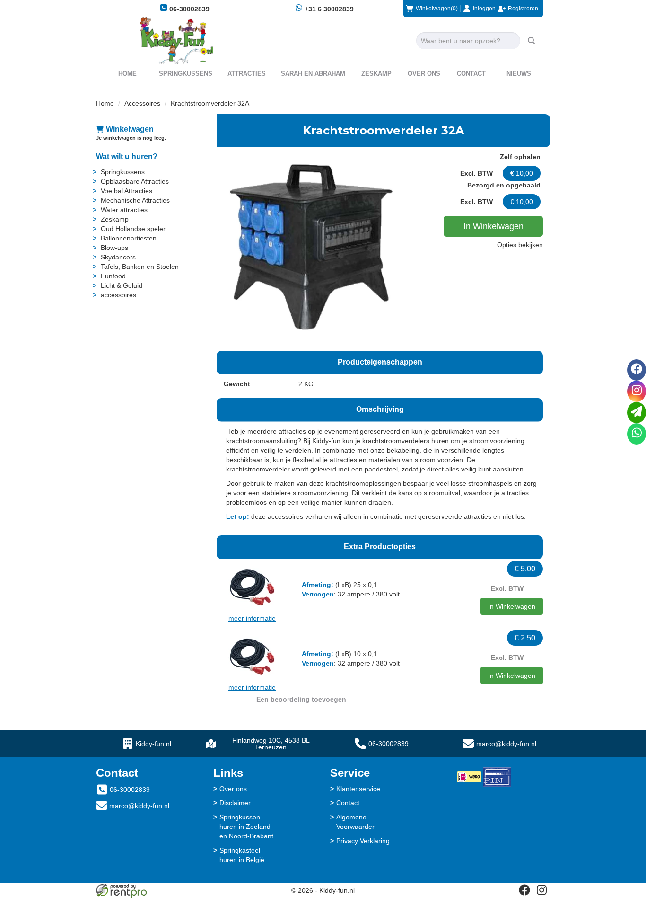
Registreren (523, 8)
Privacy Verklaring (363, 841)
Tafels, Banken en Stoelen (140, 266)
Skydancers (118, 257)
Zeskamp (376, 73)
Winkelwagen (130, 129)
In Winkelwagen (493, 226)
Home (127, 73)
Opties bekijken (520, 245)
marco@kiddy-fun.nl (506, 743)
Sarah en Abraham (313, 73)
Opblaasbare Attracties (135, 181)
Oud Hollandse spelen (134, 228)
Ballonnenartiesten (129, 238)
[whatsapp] (636, 434)
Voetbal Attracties (126, 191)
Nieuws (518, 73)
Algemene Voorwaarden (356, 821)
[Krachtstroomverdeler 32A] (311, 246)
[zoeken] (531, 40)
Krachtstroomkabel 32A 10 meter (368, 639)
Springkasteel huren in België (241, 854)
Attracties (246, 73)
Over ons (424, 73)
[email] (636, 412)
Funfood (113, 276)
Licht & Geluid (121, 285)
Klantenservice (358, 788)
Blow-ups (114, 247)
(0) (437, 8)
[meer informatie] (252, 586)
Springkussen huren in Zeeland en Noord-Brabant (246, 826)
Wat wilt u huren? (126, 156)
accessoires (118, 295)
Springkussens (185, 73)
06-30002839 (188, 9)
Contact (471, 73)
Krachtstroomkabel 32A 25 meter (368, 570)
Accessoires (142, 103)
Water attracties (124, 209)
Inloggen (484, 8)
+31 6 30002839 (328, 9)
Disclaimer (235, 803)
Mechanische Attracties (135, 200)
